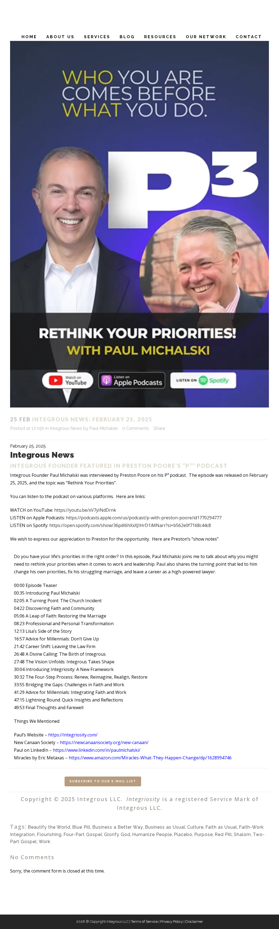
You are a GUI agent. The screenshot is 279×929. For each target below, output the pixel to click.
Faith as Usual (221, 827)
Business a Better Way (117, 827)
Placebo (183, 834)
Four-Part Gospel (82, 834)
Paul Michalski (103, 428)
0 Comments (135, 428)
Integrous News (66, 428)
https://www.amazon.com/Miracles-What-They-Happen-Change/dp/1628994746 (150, 758)
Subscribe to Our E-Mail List (102, 781)
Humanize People (152, 834)
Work (44, 841)
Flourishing (49, 834)
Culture (195, 827)
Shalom (242, 834)
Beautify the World (49, 827)
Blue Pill (81, 827)
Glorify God (117, 834)
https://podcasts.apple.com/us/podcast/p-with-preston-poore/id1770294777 (144, 518)
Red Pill (223, 834)
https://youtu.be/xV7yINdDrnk (85, 510)
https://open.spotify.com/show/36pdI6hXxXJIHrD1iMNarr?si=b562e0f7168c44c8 (130, 525)
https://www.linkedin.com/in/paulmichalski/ (96, 750)
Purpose (203, 834)
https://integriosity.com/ (73, 735)
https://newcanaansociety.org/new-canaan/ (104, 742)
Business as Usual (165, 827)
